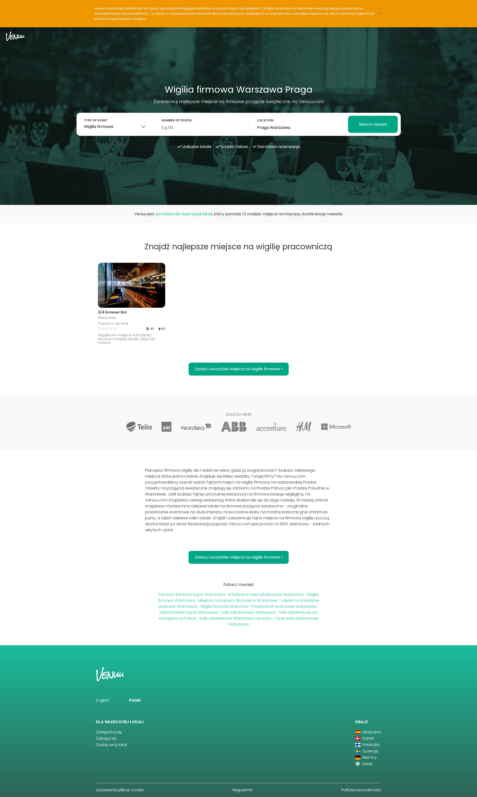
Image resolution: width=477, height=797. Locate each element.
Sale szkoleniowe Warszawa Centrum (235, 618)
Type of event (95, 120)
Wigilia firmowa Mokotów (224, 606)
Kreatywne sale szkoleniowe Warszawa (266, 594)
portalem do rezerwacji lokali (184, 214)
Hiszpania (371, 732)
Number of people (177, 120)
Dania (367, 738)
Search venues (373, 124)
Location (265, 120)
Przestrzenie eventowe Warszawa (283, 606)
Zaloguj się (106, 738)
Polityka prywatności (361, 790)
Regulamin (243, 790)
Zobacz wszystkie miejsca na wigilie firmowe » (239, 369)
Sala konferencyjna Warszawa (188, 612)
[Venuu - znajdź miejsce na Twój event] (15, 36)
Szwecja (369, 751)
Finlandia (370, 745)
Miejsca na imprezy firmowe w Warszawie (238, 600)
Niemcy (369, 757)
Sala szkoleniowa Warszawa (248, 612)
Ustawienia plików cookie (120, 790)
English (102, 700)
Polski (135, 700)
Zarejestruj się (109, 732)
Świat (367, 764)
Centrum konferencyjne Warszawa (191, 594)
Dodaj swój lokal (111, 745)
